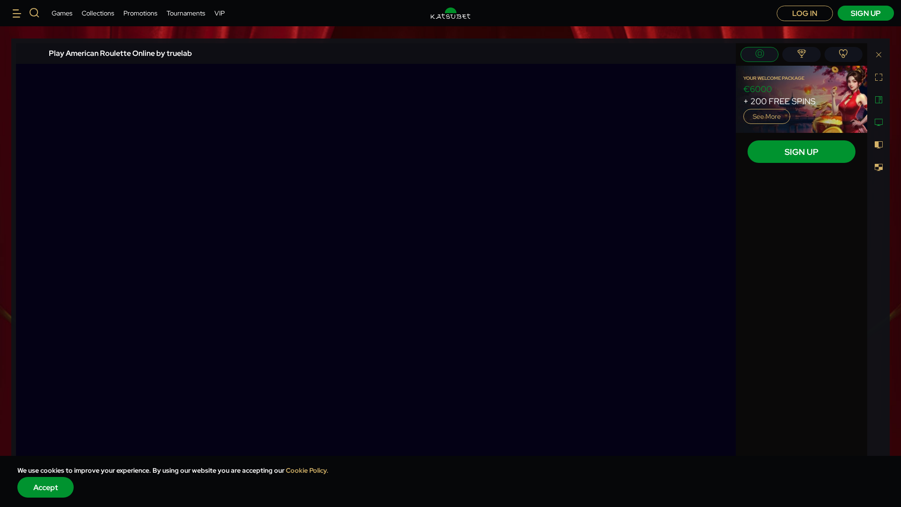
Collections (98, 13)
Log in (804, 13)
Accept (45, 487)
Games (62, 13)
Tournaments (186, 13)
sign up (866, 13)
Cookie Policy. (307, 470)
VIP (219, 13)
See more (767, 116)
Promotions (140, 13)
